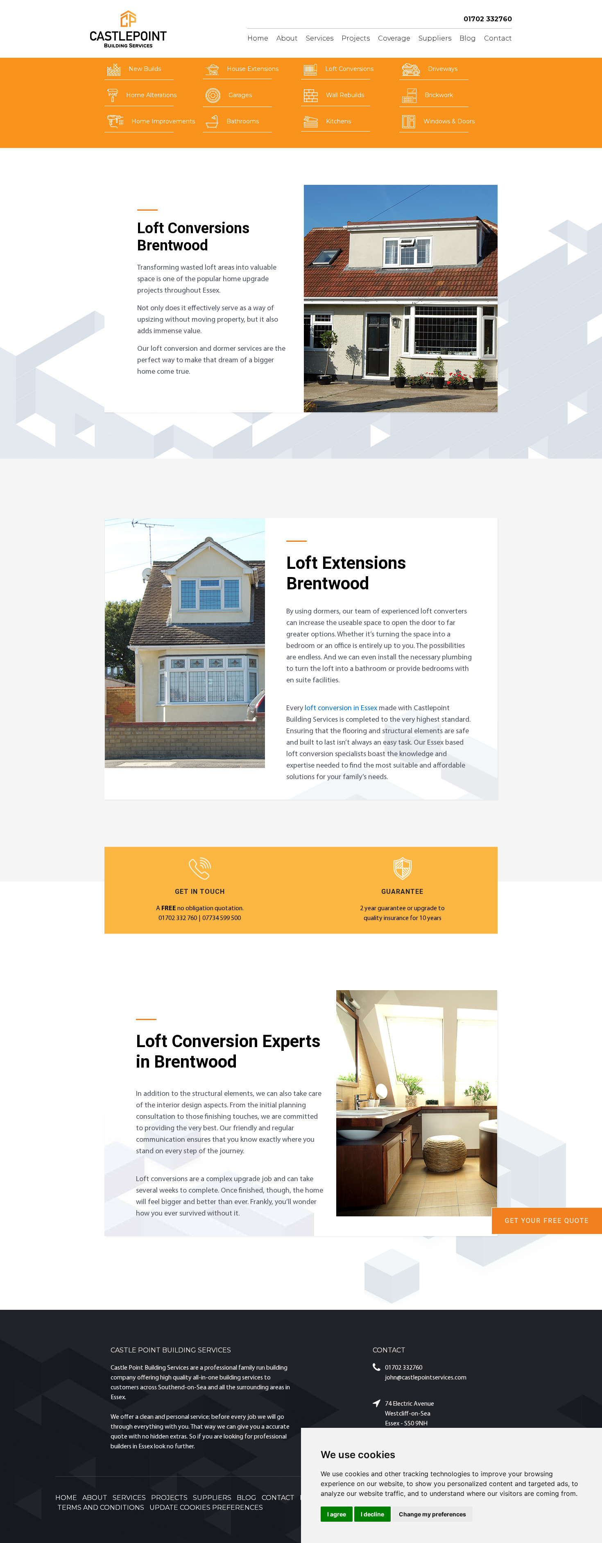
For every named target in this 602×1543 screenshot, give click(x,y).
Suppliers (435, 38)
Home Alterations (151, 95)
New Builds (145, 69)
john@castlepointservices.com (425, 1378)
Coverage (394, 38)
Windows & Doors (449, 121)
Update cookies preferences (206, 1507)
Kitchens (338, 121)
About (287, 38)
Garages (240, 95)
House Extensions (252, 69)
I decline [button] (372, 1514)
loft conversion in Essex (341, 708)
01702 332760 (488, 19)
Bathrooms (242, 121)
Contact (498, 38)
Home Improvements (163, 121)
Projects (356, 38)
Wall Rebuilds (345, 95)
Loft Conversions (349, 69)
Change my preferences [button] (432, 1514)
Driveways (442, 69)
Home (257, 38)
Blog (467, 38)
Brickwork (439, 95)
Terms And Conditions (100, 1507)
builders (121, 1446)
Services (319, 38)
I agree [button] (336, 1514)
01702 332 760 (177, 918)
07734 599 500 (221, 918)
